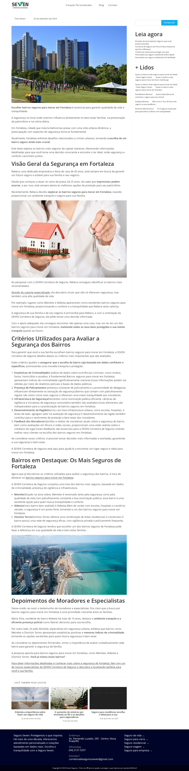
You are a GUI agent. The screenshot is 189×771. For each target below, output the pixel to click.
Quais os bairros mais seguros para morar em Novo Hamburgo (154, 78)
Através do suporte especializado (30, 292)
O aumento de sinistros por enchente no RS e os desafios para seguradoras (69, 714)
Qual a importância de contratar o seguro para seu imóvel (154, 95)
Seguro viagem (134, 746)
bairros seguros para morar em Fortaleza (49, 477)
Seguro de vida (134, 735)
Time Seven (20, 18)
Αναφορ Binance (142, 101)
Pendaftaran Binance (143, 94)
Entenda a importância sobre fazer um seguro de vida (30, 713)
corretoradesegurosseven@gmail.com (91, 759)
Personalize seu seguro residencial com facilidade (155, 57)
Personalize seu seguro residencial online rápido (154, 54)
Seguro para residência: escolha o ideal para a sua (108, 713)
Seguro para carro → (136, 739)
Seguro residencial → (136, 743)
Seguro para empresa (138, 750)
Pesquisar (139, 18)
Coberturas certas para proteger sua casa (152, 52)
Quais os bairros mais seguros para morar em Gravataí (154, 88)
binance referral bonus (144, 108)
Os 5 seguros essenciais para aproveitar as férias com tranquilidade (155, 110)
